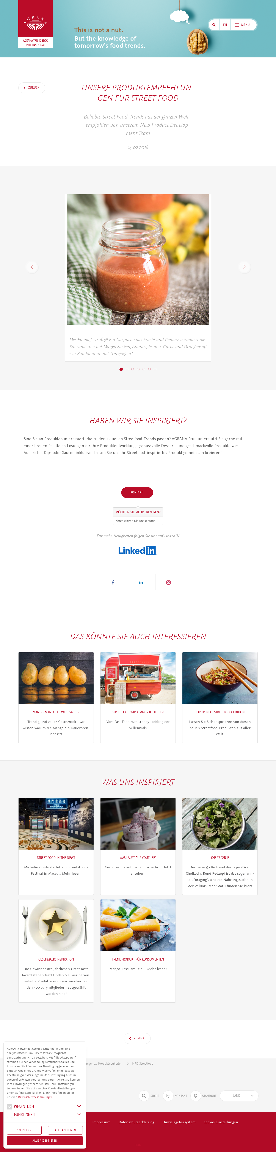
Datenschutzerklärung (136, 1122)
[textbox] (237, 1095)
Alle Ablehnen (65, 1130)
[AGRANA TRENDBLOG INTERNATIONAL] (36, 23)
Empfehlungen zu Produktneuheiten (98, 1063)
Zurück (33, 87)
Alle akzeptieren (45, 1141)
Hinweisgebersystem (179, 1122)
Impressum (101, 1122)
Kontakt (137, 492)
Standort (209, 1096)
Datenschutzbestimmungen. (35, 1097)
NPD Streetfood (142, 1063)
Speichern (24, 1130)
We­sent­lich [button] (23, 1107)
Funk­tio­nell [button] (24, 1115)
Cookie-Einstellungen (221, 1122)
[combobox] (239, 1095)
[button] (32, 267)
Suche (155, 1096)
